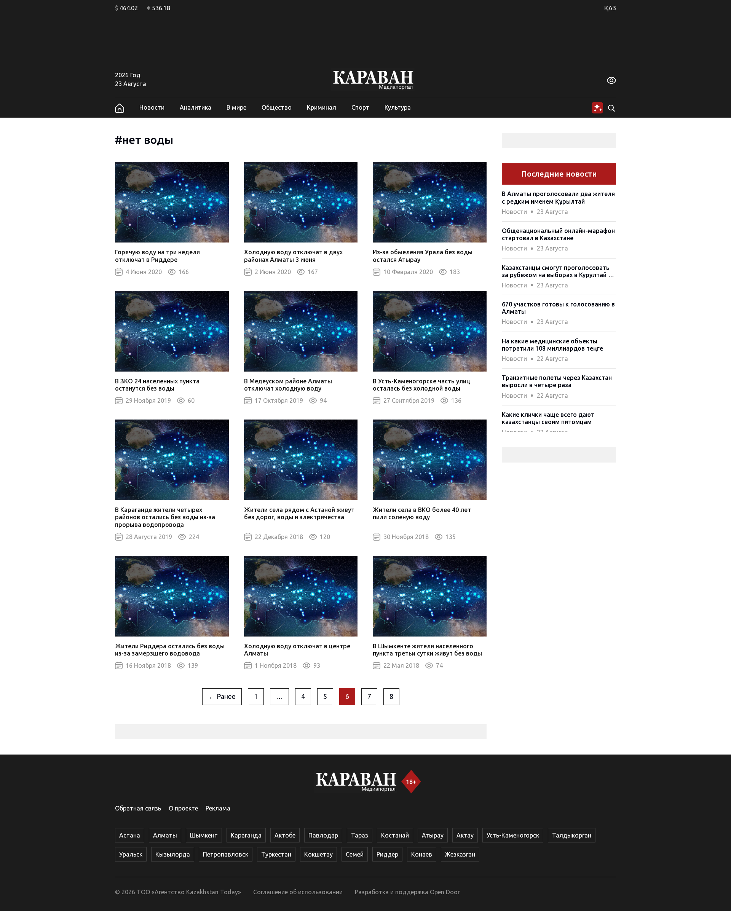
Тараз (359, 835)
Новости (151, 107)
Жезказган (460, 854)
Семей (355, 854)
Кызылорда (172, 854)
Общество (277, 107)
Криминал (321, 107)
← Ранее (222, 696)
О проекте (183, 808)
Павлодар (323, 835)
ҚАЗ (610, 8)
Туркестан (276, 854)
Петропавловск (225, 854)
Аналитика (195, 107)
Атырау (433, 835)
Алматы (165, 835)
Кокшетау (318, 854)
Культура (398, 107)
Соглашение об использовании (298, 892)
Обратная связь (138, 808)
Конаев (421, 854)
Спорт (360, 107)
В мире (236, 107)
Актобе (285, 835)
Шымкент (204, 835)
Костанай (395, 835)
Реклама (218, 808)
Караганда (246, 835)
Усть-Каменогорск (513, 835)
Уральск (130, 854)
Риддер (387, 854)
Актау (465, 835)
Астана (129, 835)
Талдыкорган (571, 835)
